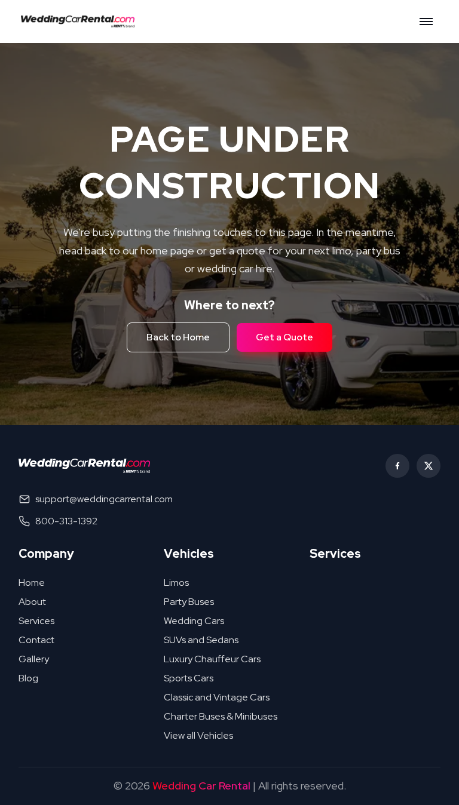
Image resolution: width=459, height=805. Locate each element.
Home (32, 582)
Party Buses (189, 601)
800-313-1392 (66, 521)
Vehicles (189, 553)
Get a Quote (284, 337)
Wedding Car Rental (201, 785)
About (32, 601)
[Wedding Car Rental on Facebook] (397, 466)
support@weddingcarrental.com (104, 499)
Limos (176, 582)
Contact (36, 640)
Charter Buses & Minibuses (220, 716)
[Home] (81, 21)
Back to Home (178, 337)
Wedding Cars (194, 620)
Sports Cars (188, 678)
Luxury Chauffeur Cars (212, 659)
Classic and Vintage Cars (217, 697)
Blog (28, 678)
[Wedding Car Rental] (84, 466)
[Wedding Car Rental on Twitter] (428, 466)
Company (46, 553)
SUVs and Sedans (201, 640)
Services (36, 620)
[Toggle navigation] (426, 21)
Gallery (34, 659)
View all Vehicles (198, 735)
